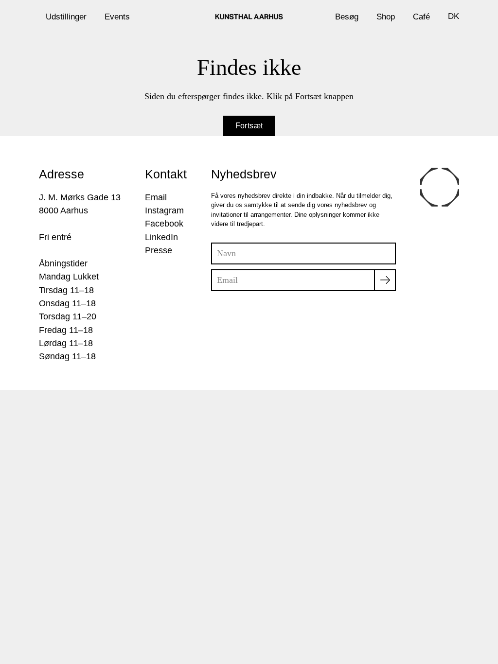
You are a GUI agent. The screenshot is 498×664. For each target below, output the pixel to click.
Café (421, 16)
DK (453, 16)
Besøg (346, 16)
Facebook (164, 223)
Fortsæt (249, 126)
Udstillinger (66, 16)
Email (156, 197)
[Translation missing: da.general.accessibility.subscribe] (385, 280)
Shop (385, 16)
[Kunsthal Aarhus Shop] (249, 16)
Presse (158, 250)
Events (117, 16)
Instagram (164, 210)
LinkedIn (161, 237)
